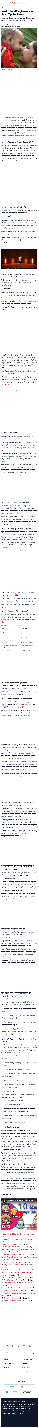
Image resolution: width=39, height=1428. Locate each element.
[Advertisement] (19, 97)
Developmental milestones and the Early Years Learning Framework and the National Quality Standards (19, 1249)
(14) (18, 827)
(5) (12, 374)
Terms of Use (26, 1372)
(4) (29, 213)
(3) (26, 213)
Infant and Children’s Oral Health (15, 1290)
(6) (9, 385)
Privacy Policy (26, 1367)
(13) (18, 816)
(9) (16, 595)
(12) (22, 707)
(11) (27, 688)
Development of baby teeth (13, 1254)
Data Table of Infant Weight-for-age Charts (18, 1234)
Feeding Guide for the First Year (14, 1277)
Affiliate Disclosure (27, 1363)
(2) (30, 153)
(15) (21, 836)
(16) (15, 1156)
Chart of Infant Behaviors (12, 1244)
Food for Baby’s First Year (13, 1280)
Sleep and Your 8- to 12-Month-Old (16, 1283)
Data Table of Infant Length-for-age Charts (18, 1239)
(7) (3, 450)
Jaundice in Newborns (12, 1298)
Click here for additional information (13, 1413)
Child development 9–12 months (15, 1288)
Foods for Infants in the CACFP (15, 1301)
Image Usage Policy (27, 1359)
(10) (3, 622)
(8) (18, 513)
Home (4, 8)
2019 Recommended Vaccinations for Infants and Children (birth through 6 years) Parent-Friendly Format (19, 1272)
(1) (27, 153)
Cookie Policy (26, 1376)
